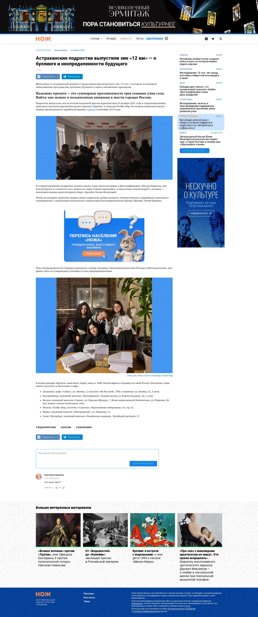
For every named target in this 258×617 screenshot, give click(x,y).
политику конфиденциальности (146, 611)
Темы (87, 601)
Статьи (94, 38)
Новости (126, 38)
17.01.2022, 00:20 (51, 478)
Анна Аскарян (60, 50)
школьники (85, 427)
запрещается (137, 603)
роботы (184, 55)
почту (188, 606)
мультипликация (189, 116)
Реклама (89, 593)
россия (66, 427)
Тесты (140, 38)
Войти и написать (143, 463)
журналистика (43, 50)
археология (186, 69)
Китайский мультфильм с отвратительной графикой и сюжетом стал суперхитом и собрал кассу (196, 124)
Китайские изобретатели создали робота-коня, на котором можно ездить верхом (199, 62)
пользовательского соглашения (181, 609)
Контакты (89, 597)
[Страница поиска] (220, 38)
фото (182, 83)
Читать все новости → (194, 150)
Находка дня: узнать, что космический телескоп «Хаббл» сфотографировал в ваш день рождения (198, 91)
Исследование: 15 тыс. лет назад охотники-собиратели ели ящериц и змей (199, 75)
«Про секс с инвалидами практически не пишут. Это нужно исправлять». (199, 565)
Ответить (48, 487)
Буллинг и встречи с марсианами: (147, 556)
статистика (186, 100)
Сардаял (91, 109)
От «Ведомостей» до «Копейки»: (102, 556)
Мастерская (155, 38)
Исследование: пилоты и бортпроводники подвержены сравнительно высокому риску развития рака (197, 107)
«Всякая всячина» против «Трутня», (56, 558)
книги (183, 133)
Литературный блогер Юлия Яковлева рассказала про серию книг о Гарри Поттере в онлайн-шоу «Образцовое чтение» (200, 140)
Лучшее (111, 38)
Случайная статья (166, 39)
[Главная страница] (43, 39)
